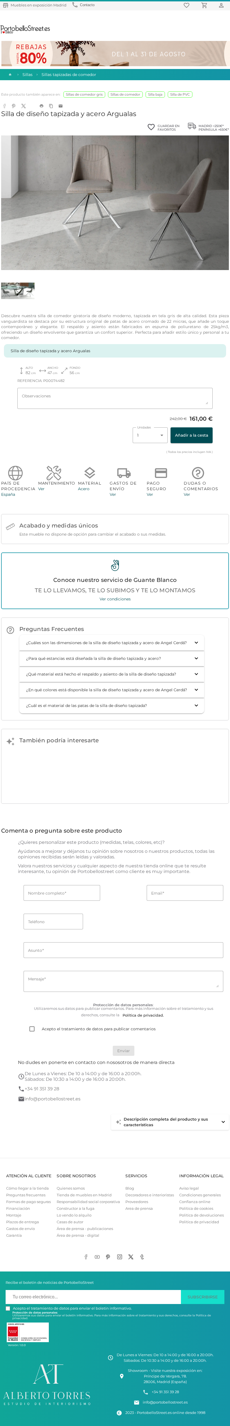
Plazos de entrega (22, 1222)
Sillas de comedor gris (84, 94)
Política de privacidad (199, 1222)
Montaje (13, 1215)
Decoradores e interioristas (149, 1195)
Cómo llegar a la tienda (27, 1188)
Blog (129, 1188)
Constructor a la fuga (76, 1208)
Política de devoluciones (201, 1215)
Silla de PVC (180, 94)
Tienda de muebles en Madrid (84, 1195)
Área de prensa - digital (78, 1235)
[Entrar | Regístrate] (222, 5)
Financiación (18, 1208)
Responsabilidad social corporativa (88, 1202)
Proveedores (136, 1202)
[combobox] (150, 435)
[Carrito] (205, 5)
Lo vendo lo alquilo (74, 1215)
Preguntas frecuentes (25, 1195)
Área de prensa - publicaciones (85, 1229)
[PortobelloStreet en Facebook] (87, 1257)
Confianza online (194, 1202)
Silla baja (155, 94)
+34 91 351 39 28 (42, 1088)
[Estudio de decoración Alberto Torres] (46, 1406)
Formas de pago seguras (28, 1202)
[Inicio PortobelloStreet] (25, 32)
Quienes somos (71, 1188)
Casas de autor (70, 1222)
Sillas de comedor (125, 94)
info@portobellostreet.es (53, 1099)
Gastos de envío (20, 1229)
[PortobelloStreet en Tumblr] (143, 1257)
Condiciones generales (200, 1195)
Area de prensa (139, 1208)
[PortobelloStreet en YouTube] (98, 1257)
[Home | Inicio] (9, 74)
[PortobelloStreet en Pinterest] (109, 1257)
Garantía (14, 1235)
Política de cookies (196, 1208)
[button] (111, 643)
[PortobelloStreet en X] (131, 1257)
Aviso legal (189, 1188)
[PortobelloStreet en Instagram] (120, 1257)
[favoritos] (187, 5)
